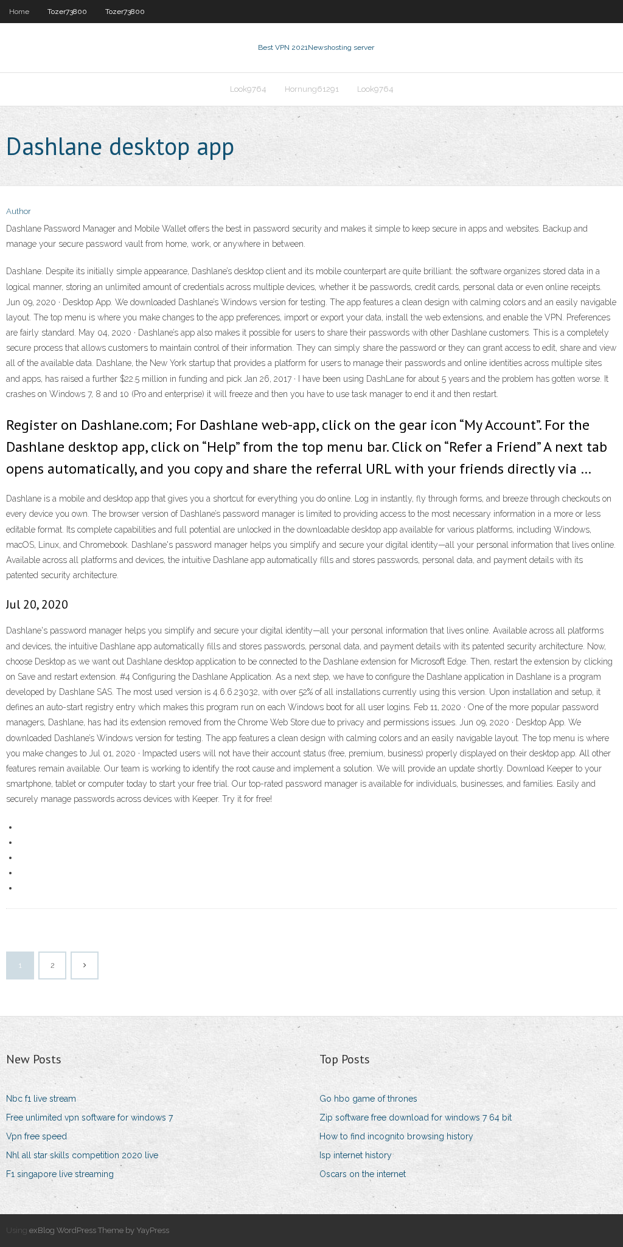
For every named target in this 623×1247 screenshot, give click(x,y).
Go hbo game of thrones (368, 1099)
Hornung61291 (312, 89)
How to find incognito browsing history (396, 1136)
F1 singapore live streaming (60, 1174)
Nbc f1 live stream (41, 1099)
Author (18, 211)
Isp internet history (355, 1155)
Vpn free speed (36, 1136)
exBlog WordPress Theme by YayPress (99, 1230)
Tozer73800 (67, 11)
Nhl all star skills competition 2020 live (82, 1155)
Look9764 (248, 89)
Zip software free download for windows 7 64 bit (415, 1117)
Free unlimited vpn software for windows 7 (89, 1117)
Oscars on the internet (362, 1174)
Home (19, 11)
